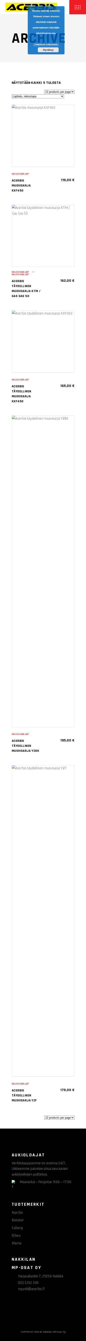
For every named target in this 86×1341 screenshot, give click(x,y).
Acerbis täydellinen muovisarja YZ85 (25, 746)
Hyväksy (48, 50)
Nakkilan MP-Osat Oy (54, 1332)
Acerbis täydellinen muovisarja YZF (24, 1095)
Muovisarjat (20, 174)
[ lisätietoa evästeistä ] (46, 44)
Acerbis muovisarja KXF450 (21, 185)
